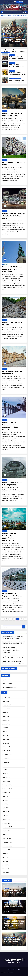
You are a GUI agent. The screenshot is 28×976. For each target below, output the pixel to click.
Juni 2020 (5, 857)
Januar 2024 (6, 747)
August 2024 (6, 724)
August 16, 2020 (8, 432)
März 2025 (6, 716)
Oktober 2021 (6, 823)
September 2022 (7, 789)
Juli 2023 (5, 766)
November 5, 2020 (9, 220)
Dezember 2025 (7, 705)
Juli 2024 (5, 728)
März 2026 (6, 701)
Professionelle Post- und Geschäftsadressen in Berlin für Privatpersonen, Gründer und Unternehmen (17, 75)
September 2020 (7, 846)
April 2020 (5, 865)
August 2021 (6, 830)
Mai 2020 (5, 861)
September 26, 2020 (9, 274)
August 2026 (6, 697)
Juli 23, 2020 (7, 543)
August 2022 (6, 792)
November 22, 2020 (9, 118)
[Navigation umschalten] (13, 12)
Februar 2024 (6, 743)
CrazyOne (16, 44)
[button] (23, 12)
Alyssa (18, 895)
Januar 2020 (6, 872)
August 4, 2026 (9, 895)
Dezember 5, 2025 (10, 925)
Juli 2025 (5, 712)
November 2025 (7, 708)
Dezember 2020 (7, 838)
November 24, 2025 (10, 944)
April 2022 (5, 808)
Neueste (5, 51)
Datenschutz (17, 969)
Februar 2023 (6, 777)
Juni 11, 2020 (7, 598)
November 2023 (7, 754)
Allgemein (5, 37)
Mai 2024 (5, 735)
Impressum (10, 969)
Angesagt (22, 51)
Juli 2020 (5, 853)
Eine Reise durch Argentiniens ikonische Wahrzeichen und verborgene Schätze (15, 67)
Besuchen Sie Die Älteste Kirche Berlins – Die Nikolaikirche (12, 269)
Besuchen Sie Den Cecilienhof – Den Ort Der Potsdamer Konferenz (13, 216)
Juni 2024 (5, 731)
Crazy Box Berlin (14, 7)
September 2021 (7, 827)
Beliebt (14, 51)
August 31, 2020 (8, 376)
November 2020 (7, 842)
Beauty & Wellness (8, 683)
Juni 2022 (5, 800)
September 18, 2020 (9, 327)
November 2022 (7, 785)
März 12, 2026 (9, 909)
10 (21, 619)
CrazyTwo (19, 118)
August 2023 (6, 762)
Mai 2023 (5, 773)
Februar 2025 (6, 720)
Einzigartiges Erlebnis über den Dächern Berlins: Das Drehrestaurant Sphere (17, 82)
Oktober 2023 (6, 758)
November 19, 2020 (9, 167)
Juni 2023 (5, 769)
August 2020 (6, 850)
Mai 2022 (5, 804)
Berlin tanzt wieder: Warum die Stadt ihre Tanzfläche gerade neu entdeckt (17, 58)
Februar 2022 (6, 815)
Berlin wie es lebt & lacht (15, 78)
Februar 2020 (6, 869)
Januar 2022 (6, 819)
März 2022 (6, 811)
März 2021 (5, 834)
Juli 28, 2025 (7, 44)
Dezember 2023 (7, 750)
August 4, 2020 (8, 487)
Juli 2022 (5, 796)
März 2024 (6, 739)
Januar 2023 (6, 781)
